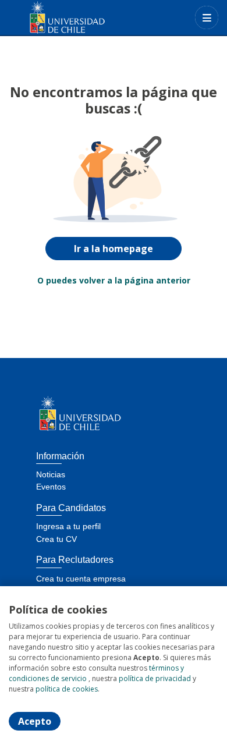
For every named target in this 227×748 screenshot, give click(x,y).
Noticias (50, 474)
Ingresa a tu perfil (68, 526)
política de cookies (67, 689)
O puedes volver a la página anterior (113, 280)
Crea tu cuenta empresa (81, 578)
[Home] (50, 18)
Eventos (51, 486)
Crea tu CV (56, 539)
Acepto (34, 721)
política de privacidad (155, 678)
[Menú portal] (206, 17)
